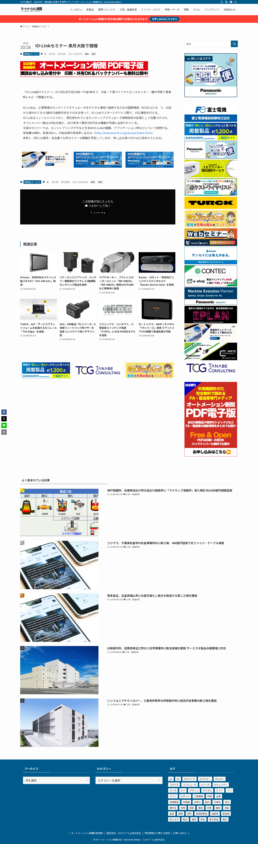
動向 (207, 802)
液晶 (226, 807)
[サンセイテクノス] (210, 263)
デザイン (194, 790)
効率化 (197, 802)
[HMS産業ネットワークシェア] (46, 166)
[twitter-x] (222, 2)
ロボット (185, 796)
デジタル (61, 53)
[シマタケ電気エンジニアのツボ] (149, 377)
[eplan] (210, 322)
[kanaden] (46, 377)
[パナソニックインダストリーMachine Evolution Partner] (210, 303)
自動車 (214, 813)
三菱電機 (198, 796)
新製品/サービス (31, 53)
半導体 (217, 802)
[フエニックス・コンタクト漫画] (210, 194)
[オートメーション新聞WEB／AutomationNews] (31, 9)
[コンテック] (210, 285)
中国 (209, 796)
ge (171, 779)
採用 (183, 807)
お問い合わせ (180, 833)
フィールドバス (75, 53)
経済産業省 (201, 813)
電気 (225, 819)
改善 (209, 807)
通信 (93, 53)
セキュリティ (220, 784)
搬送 (200, 807)
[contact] (231, 2)
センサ (52, 53)
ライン (173, 796)
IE (45, 53)
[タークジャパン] (210, 208)
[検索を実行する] (234, 44)
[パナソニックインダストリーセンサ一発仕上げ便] (210, 96)
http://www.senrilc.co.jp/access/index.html (123, 133)
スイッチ (205, 784)
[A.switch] (210, 176)
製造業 (226, 813)
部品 (202, 819)
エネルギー (205, 779)
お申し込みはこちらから (164, 19)
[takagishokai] (210, 245)
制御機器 (174, 802)
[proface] (98, 166)
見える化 (174, 819)
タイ (183, 790)
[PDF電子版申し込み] (84, 76)
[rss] (226, 2)
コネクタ (174, 784)
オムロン (219, 779)
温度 (172, 813)
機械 (218, 807)
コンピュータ (189, 784)
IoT (178, 779)
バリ (229, 790)
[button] (4, 412)
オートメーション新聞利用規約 (87, 833)
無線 (180, 813)
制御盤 (186, 802)
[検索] (235, 2)
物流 (189, 813)
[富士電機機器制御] (210, 121)
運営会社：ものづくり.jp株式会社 (124, 833)
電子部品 (213, 819)
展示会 (173, 807)
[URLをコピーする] (4, 432)
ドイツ (219, 790)
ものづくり (189, 779)
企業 (218, 796)
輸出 (185, 819)
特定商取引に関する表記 (157, 833)
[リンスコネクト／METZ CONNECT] (210, 359)
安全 (227, 802)
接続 (87, 53)
